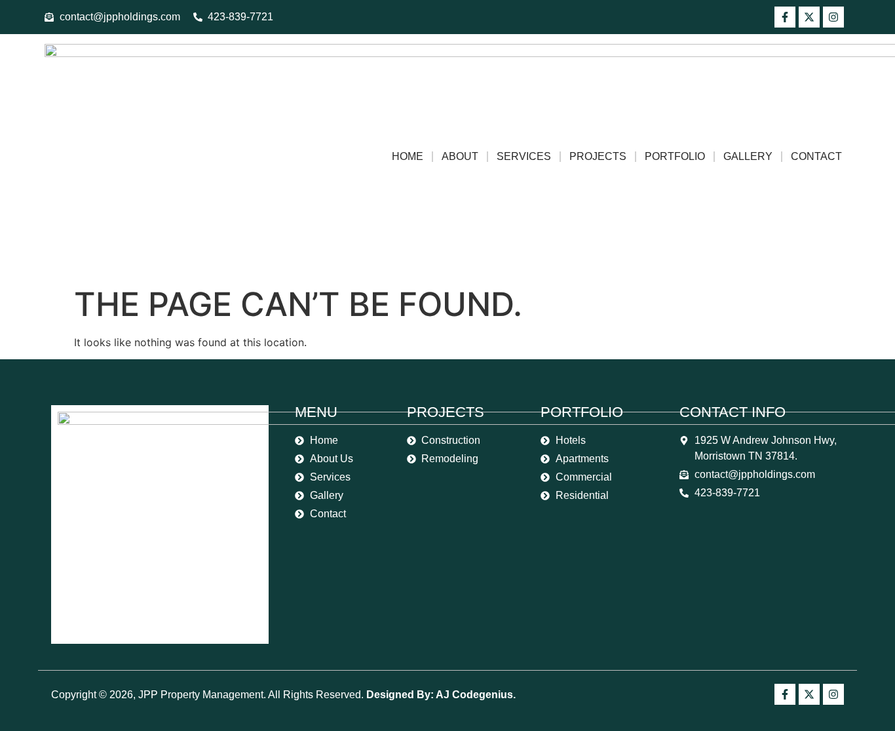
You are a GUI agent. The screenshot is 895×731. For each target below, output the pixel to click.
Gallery (747, 156)
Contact (816, 156)
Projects (597, 156)
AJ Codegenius (474, 694)
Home (407, 156)
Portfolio (675, 156)
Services (524, 156)
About (460, 156)
